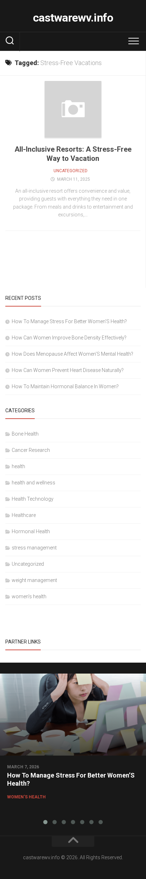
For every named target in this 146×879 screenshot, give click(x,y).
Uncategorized (71, 170)
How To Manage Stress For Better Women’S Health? (69, 321)
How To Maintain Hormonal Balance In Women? (65, 386)
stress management (34, 548)
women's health (29, 596)
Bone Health (25, 434)
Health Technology (33, 499)
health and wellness (33, 482)
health (18, 466)
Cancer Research (31, 450)
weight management (34, 580)
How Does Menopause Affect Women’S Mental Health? (72, 354)
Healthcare (24, 515)
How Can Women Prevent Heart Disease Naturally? (68, 370)
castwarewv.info (73, 17)
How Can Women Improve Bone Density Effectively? (69, 337)
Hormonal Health (31, 531)
